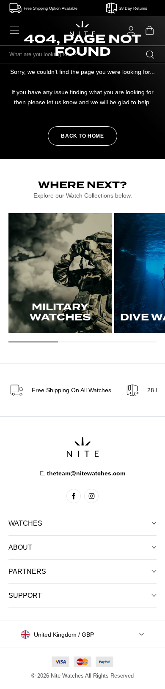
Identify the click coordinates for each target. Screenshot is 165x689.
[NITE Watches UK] (82, 28)
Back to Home (82, 136)
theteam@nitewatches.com (86, 473)
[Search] (150, 54)
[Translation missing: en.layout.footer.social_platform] (73, 496)
